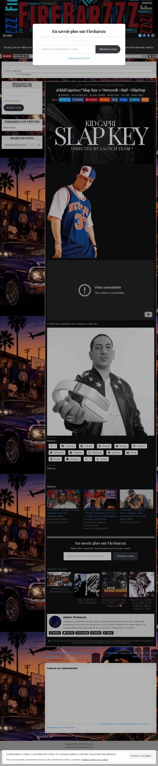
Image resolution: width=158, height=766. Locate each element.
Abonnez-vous (108, 49)
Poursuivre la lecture (79, 58)
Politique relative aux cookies (94, 760)
